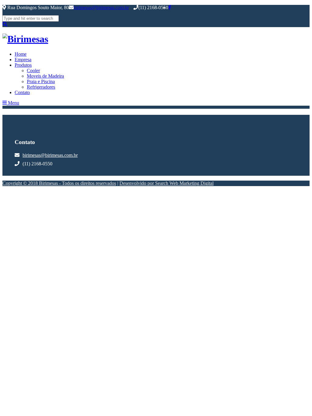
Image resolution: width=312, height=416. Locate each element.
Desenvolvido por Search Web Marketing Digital (166, 183)
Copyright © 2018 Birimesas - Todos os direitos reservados (59, 183)
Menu (13, 102)
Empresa (23, 59)
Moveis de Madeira (45, 76)
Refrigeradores (41, 87)
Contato (22, 92)
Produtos (23, 65)
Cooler (33, 70)
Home (21, 54)
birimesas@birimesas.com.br (101, 7)
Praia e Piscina (41, 81)
